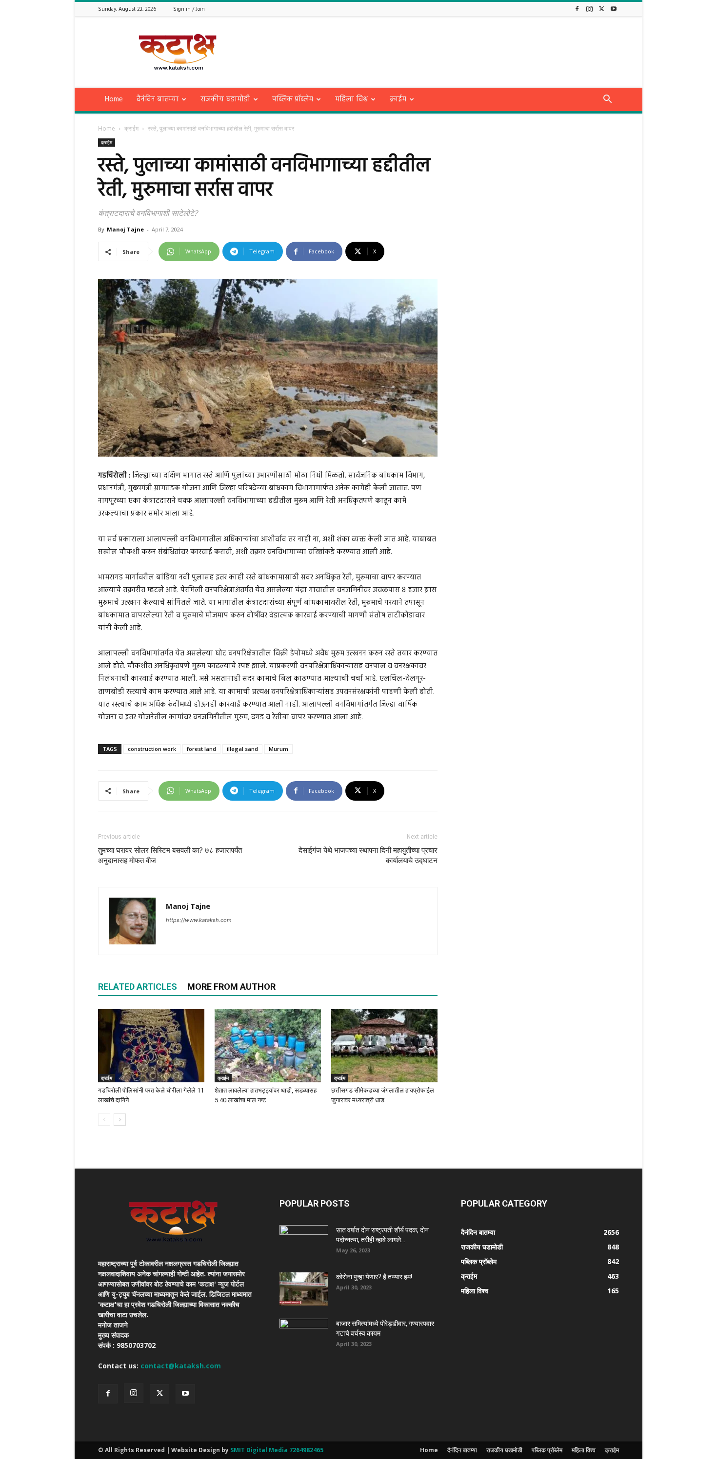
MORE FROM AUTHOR (231, 986)
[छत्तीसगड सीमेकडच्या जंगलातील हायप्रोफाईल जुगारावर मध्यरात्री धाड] (384, 1045)
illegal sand (242, 748)
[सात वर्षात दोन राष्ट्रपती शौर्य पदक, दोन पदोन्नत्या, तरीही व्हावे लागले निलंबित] (303, 1242)
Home (114, 99)
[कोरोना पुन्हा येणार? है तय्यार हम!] (303, 1289)
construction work (152, 748)
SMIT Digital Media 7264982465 (276, 1450)
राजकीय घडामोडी (225, 99)
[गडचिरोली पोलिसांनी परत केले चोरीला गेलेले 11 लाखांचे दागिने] (151, 1045)
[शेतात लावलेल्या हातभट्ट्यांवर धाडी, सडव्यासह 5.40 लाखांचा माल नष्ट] (268, 1045)
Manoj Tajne (125, 229)
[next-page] (120, 1119)
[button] (607, 100)
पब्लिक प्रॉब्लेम (292, 99)
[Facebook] (577, 8)
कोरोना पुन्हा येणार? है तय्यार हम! (374, 1277)
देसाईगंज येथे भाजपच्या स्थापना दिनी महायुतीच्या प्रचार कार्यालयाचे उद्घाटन (368, 855)
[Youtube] (613, 8)
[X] (601, 8)
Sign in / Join (189, 9)
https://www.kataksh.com (199, 920)
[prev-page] (104, 1119)
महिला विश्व (351, 99)
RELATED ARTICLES (137, 986)
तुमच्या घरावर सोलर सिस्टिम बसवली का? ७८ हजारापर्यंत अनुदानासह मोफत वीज (170, 855)
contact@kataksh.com (180, 1365)
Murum (278, 748)
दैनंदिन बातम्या (158, 99)
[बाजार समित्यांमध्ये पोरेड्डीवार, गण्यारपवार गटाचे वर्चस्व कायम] (303, 1336)
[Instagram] (589, 8)
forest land (201, 748)
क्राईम (398, 99)
